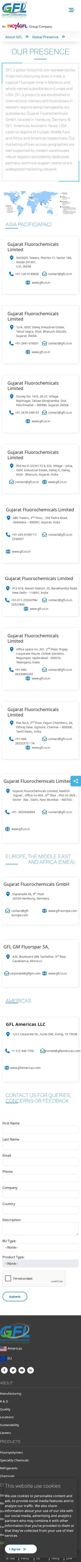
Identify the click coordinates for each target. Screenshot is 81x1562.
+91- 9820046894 (23, 812)
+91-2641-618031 (27, 343)
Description (11, 1220)
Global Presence (45, 36)
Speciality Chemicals (14, 1460)
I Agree (15, 1549)
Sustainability (9, 1425)
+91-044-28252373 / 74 (24, 741)
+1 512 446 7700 (22, 1051)
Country (8, 1204)
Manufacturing (10, 1393)
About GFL (13, 36)
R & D (4, 1401)
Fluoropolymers (11, 1452)
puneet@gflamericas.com (62, 1051)
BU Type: (9, 1241)
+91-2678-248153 (27, 412)
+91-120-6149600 (27, 274)
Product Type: (13, 1257)
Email (6, 1155)
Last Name (10, 1139)
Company (9, 1187)
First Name (11, 1123)
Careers (5, 1433)
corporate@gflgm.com (25, 973)
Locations (7, 1417)
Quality (5, 1409)
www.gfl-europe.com (62, 911)
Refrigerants (8, 1468)
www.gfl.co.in (41, 282)
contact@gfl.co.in (60, 274)
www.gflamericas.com (25, 1068)
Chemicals (7, 1476)
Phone (7, 1171)
